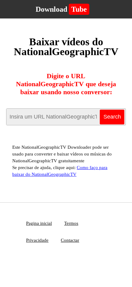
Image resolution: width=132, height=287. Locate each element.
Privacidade (37, 240)
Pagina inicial (39, 223)
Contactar (70, 240)
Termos (71, 223)
